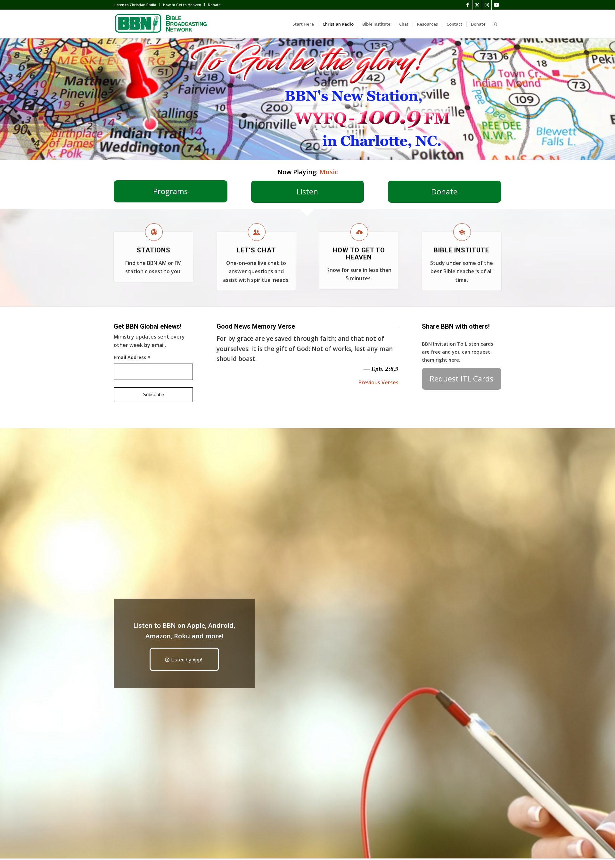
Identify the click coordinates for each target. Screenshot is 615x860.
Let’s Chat (256, 250)
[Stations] (154, 232)
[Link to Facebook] (467, 5)
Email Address (132, 357)
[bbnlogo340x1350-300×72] (162, 24)
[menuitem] (137, 4)
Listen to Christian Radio (135, 4)
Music (328, 172)
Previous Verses (378, 382)
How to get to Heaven (359, 253)
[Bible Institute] (462, 232)
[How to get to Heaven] (359, 232)
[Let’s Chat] (257, 232)
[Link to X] (477, 5)
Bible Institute (461, 250)
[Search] (495, 24)
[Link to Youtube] (496, 5)
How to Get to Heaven (182, 4)
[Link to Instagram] (486, 5)
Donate (214, 4)
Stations (153, 250)
